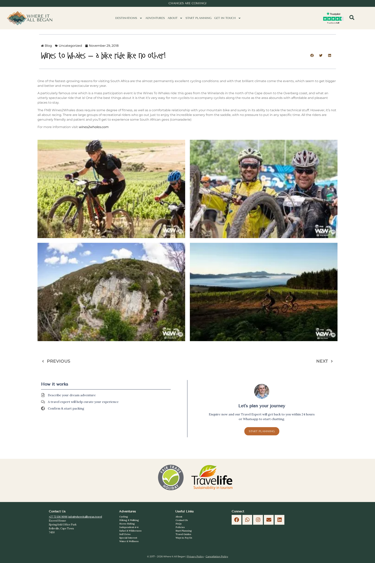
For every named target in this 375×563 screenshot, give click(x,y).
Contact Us (182, 520)
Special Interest (128, 537)
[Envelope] (269, 520)
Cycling (123, 516)
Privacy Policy (195, 556)
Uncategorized (70, 46)
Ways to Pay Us (184, 537)
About (173, 18)
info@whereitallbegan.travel (85, 516)
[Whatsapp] (247, 520)
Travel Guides (183, 534)
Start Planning (199, 18)
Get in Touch (225, 18)
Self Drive (125, 534)
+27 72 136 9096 (58, 516)
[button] (129, 18)
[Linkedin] (279, 520)
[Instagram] (258, 520)
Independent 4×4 (128, 527)
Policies (180, 527)
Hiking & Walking (129, 520)
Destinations (126, 18)
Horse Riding (127, 523)
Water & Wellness (129, 541)
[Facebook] (236, 520)
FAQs (179, 523)
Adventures (155, 18)
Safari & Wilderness (130, 530)
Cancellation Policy (217, 556)
